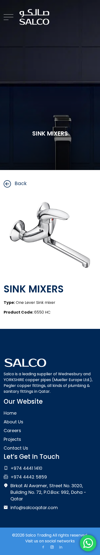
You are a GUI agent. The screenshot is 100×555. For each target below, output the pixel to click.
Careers (12, 430)
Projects (12, 439)
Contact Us (16, 448)
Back (21, 183)
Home (10, 413)
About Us (13, 422)
